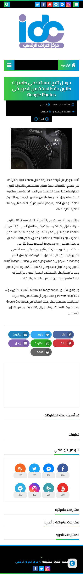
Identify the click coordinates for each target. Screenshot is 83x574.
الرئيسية (66, 65)
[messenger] (62, 4)
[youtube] (50, 4)
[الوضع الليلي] (72, 563)
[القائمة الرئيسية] (9, 65)
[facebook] (43, 4)
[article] (41, 376)
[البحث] (7, 4)
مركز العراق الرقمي (26, 562)
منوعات (44, 111)
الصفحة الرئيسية (63, 111)
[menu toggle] (76, 4)
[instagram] (68, 4)
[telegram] (56, 4)
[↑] (41, 557)
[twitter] (37, 4)
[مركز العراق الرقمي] (41, 31)
